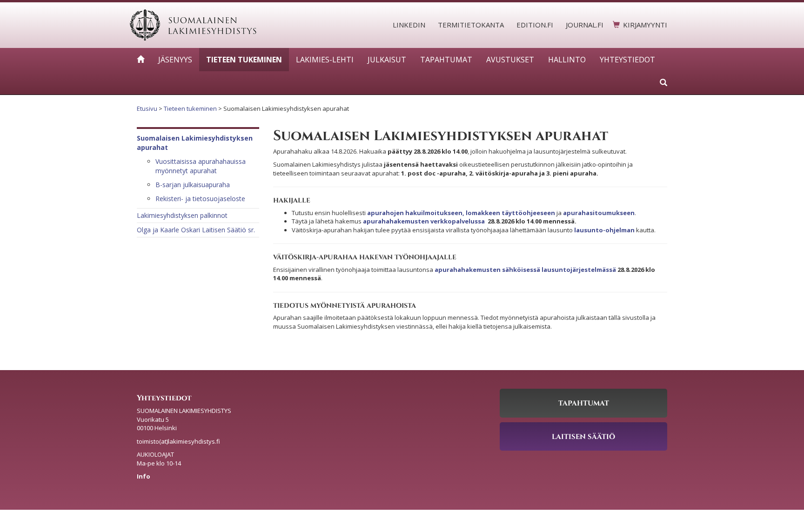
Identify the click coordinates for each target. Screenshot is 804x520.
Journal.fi (584, 24)
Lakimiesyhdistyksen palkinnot (182, 215)
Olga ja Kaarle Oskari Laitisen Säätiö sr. (196, 229)
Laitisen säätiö (583, 436)
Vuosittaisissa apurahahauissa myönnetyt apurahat (200, 166)
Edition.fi (534, 24)
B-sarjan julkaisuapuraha (192, 184)
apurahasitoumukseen (599, 213)
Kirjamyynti (645, 24)
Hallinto (567, 59)
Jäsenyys (175, 59)
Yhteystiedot (627, 59)
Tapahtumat (446, 59)
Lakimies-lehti (325, 59)
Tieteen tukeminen (244, 59)
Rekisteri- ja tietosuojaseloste (200, 198)
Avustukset (510, 59)
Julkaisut (387, 59)
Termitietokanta (471, 24)
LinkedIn (409, 24)
